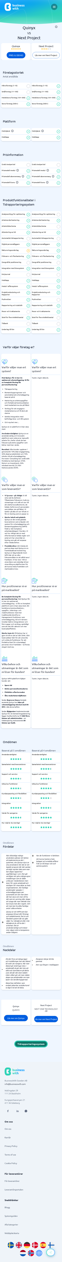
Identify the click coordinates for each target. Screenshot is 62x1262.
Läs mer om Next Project (46, 55)
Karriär (8, 1137)
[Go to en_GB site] (19, 1245)
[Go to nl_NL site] (23, 1253)
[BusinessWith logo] (15, 7)
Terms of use (10, 1154)
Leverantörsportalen (14, 1189)
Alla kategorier (11, 1224)
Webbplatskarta (12, 1233)
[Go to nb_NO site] (31, 1253)
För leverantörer (12, 1181)
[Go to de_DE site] (27, 1245)
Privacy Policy (11, 1146)
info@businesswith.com (15, 1084)
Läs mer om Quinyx (16, 1018)
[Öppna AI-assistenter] (50, 1252)
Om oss (8, 1129)
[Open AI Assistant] (26, 1111)
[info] (56, 27)
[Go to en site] (39, 1253)
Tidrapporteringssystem (31, 1043)
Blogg (7, 1207)
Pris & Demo (16, 55)
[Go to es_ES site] (43, 1245)
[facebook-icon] (8, 1111)
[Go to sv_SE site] (11, 1245)
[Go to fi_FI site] (51, 1245)
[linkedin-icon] (17, 1111)
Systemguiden (11, 1216)
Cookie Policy (11, 1163)
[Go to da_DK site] (35, 1245)
